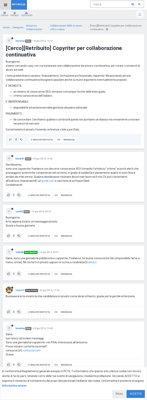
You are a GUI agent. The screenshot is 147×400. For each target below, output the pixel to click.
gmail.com (48, 180)
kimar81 (20, 158)
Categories (26, 15)
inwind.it (92, 262)
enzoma (20, 41)
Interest (14, 15)
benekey (20, 328)
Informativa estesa (14, 385)
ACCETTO (136, 393)
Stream (4, 15)
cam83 (19, 211)
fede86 (19, 252)
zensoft (20, 290)
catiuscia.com (32, 350)
